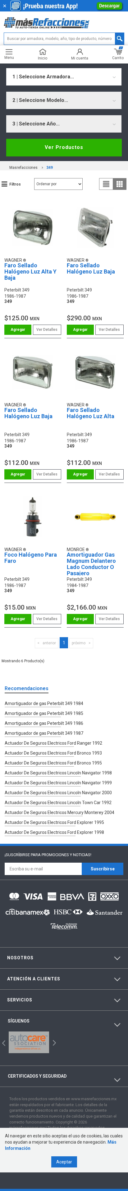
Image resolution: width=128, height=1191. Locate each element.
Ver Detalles (46, 329)
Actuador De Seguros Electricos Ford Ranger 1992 (53, 743)
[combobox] (63, 76)
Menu (9, 57)
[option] (29, 1042)
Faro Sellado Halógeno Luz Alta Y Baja (30, 271)
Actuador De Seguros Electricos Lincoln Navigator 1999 (58, 782)
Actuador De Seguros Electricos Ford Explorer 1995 (54, 822)
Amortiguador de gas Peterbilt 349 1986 (44, 723)
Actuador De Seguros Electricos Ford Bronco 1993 (53, 753)
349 (49, 167)
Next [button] (53, 1042)
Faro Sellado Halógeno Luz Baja (91, 268)
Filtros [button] (15, 184)
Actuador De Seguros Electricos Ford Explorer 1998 (54, 832)
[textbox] (64, 39)
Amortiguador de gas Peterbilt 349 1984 (44, 703)
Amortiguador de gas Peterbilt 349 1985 (44, 713)
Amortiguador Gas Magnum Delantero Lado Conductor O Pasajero (91, 563)
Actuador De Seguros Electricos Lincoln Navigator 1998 (58, 772)
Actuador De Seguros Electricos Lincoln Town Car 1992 (58, 802)
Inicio (42, 58)
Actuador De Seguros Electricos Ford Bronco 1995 (53, 762)
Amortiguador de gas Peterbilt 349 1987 (44, 733)
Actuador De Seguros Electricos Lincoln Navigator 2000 (58, 792)
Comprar (17, 330)
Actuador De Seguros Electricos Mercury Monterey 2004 (59, 812)
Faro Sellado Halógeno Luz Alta (90, 413)
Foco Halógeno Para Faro (30, 557)
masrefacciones (23, 167)
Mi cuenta (79, 58)
